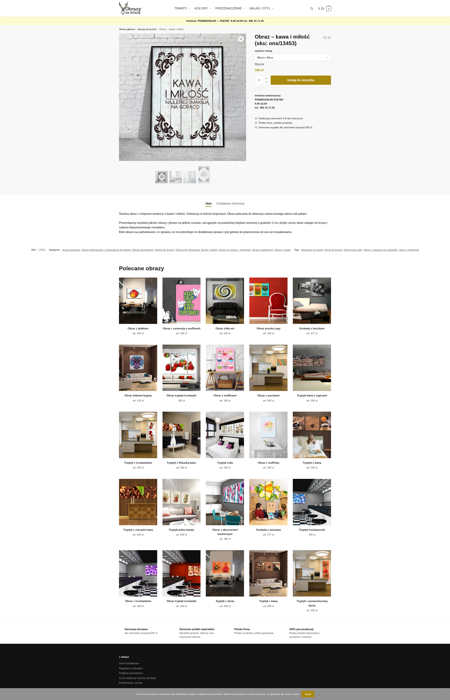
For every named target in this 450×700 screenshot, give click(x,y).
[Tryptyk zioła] (225, 435)
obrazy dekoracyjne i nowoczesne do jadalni (106, 249)
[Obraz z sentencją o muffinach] (181, 301)
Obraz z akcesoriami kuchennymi (225, 531)
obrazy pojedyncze (262, 249)
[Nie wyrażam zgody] (445, 694)
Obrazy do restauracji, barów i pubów (196, 249)
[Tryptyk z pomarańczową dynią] (312, 573)
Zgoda (308, 694)
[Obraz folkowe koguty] (138, 368)
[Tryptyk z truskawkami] (138, 435)
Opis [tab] (208, 203)
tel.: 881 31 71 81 (254, 20)
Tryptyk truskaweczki (312, 529)
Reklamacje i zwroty (131, 682)
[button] (241, 39)
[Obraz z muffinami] (225, 368)
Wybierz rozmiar (135, 331)
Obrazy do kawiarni (143, 249)
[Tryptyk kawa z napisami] (312, 368)
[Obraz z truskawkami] (138, 573)
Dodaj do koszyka (300, 80)
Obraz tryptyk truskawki (181, 395)
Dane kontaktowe (129, 663)
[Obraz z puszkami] (268, 368)
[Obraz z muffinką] (268, 435)
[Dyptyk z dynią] (225, 573)
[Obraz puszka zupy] (268, 301)
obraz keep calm (353, 249)
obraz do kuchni (333, 249)
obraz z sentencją (409, 249)
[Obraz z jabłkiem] (138, 301)
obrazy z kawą (282, 249)
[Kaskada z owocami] (268, 502)
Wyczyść (259, 64)
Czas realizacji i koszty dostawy (137, 677)
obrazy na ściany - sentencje (235, 249)
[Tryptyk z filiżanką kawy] (181, 435)
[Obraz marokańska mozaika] (325, 37)
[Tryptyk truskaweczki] (312, 502)
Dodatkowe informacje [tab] (231, 203)
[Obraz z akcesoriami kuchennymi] (225, 502)
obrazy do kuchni (147, 29)
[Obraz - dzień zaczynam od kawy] (329, 37)
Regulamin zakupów (131, 668)
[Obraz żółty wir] (225, 301)
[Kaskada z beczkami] (312, 301)
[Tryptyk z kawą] (312, 435)
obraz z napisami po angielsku (381, 249)
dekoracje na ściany (312, 249)
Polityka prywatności (131, 673)
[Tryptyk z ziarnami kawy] (138, 502)
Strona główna (127, 29)
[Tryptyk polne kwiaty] (181, 502)
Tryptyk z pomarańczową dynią (312, 603)
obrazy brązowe (71, 249)
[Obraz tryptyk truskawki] (181, 368)
